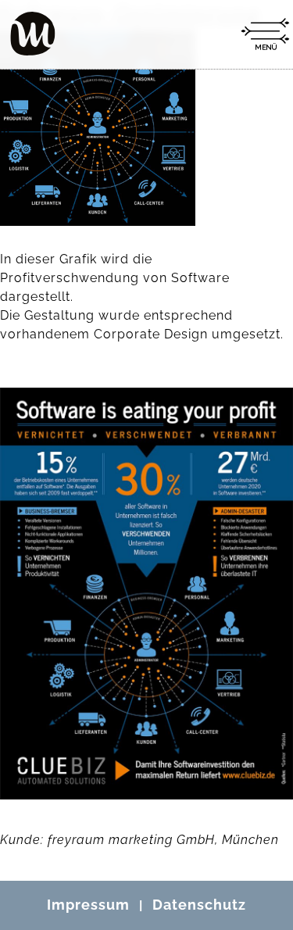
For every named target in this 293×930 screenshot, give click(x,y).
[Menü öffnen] (265, 34)
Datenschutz (199, 904)
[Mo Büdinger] (32, 33)
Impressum (88, 904)
